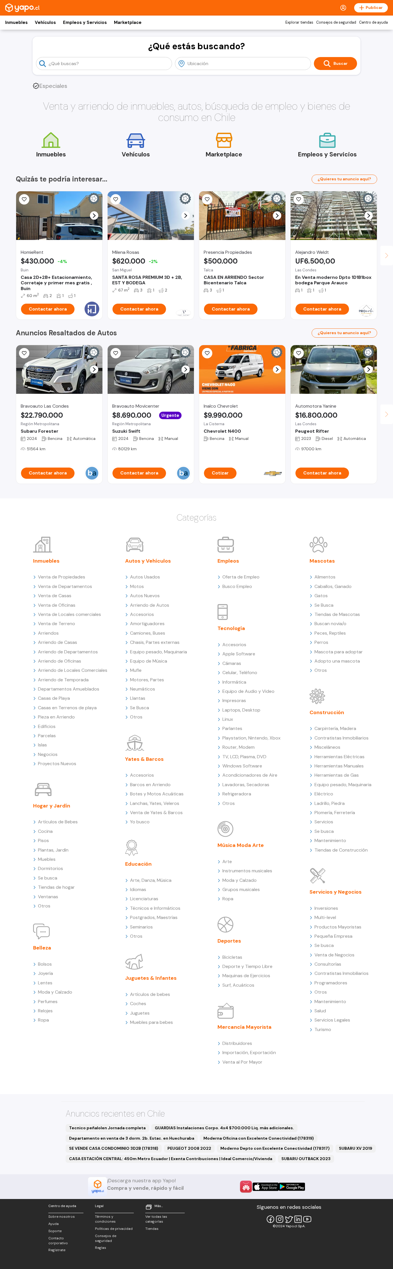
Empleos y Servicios (85, 22)
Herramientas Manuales (339, 766)
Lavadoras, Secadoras (245, 785)
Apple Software (238, 654)
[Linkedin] (298, 1219)
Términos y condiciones (105, 1219)
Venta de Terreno (56, 624)
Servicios (323, 822)
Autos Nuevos (145, 596)
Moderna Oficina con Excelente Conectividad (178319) (258, 1138)
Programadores (330, 983)
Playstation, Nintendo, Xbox (251, 738)
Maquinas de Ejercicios (246, 976)
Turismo (322, 1029)
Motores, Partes (147, 680)
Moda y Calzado (55, 992)
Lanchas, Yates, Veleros (154, 803)
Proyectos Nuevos (57, 764)
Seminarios (141, 927)
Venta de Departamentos (65, 586)
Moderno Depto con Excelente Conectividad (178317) (275, 1148)
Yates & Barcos (144, 759)
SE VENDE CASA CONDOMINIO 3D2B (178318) (113, 1148)
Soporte (55, 1231)
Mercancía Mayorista (245, 1027)
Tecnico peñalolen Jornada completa (107, 1127)
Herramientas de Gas (336, 775)
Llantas (137, 698)
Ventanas (48, 897)
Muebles (47, 859)
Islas (42, 745)
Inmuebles (16, 22)
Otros (44, 906)
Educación (138, 864)
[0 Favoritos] (24, 353)
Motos (137, 586)
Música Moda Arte (241, 845)
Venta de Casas (54, 596)
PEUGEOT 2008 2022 (189, 1148)
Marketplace (128, 22)
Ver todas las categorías (156, 1219)
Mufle (136, 670)
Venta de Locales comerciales (69, 614)
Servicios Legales (332, 1020)
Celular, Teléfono (239, 673)
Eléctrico (323, 794)
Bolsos (45, 964)
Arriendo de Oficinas (59, 661)
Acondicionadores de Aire (249, 775)
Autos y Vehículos (148, 560)
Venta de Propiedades (61, 577)
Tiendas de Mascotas (337, 614)
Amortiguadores (147, 624)
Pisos (43, 840)
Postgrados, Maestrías (154, 917)
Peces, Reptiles (330, 633)
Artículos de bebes (150, 994)
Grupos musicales (241, 889)
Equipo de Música (148, 661)
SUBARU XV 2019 (355, 1148)
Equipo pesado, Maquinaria (158, 652)
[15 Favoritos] (24, 199)
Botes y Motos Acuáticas (157, 794)
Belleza (42, 947)
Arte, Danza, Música (150, 880)
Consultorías (327, 964)
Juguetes (140, 1013)
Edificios (47, 726)
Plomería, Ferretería (334, 813)
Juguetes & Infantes (151, 978)
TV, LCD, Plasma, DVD (244, 757)
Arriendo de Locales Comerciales (72, 670)
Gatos (321, 596)
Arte (227, 861)
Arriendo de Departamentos (68, 652)
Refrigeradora (236, 794)
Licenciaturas (144, 899)
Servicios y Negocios (336, 891)
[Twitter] (288, 1219)
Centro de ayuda (373, 22)
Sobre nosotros (61, 1216)
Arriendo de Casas (57, 642)
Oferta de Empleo (241, 577)
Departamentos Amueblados (68, 689)
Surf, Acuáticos (238, 985)
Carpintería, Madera (335, 728)
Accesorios (142, 614)
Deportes (229, 940)
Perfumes (48, 1001)
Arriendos (48, 633)
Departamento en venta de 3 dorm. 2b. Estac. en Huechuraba (131, 1138)
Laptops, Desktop (241, 710)
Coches (138, 1004)
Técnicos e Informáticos (155, 908)
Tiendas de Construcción (341, 850)
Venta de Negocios (334, 955)
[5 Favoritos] (207, 199)
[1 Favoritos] (115, 199)
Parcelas (47, 736)
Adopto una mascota (337, 661)
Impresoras (234, 700)
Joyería (45, 973)
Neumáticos (142, 689)
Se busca (47, 878)
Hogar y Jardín (51, 805)
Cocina (45, 831)
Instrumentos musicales (247, 871)
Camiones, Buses (147, 633)
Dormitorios (50, 868)
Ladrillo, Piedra (329, 803)
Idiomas (138, 889)
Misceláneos (327, 747)
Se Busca (139, 708)
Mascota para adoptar (338, 652)
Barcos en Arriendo (150, 785)
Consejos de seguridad (336, 22)
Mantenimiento (330, 840)
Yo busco (140, 822)
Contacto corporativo (58, 1240)
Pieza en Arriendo (56, 717)
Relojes (45, 1011)
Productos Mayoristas (337, 927)
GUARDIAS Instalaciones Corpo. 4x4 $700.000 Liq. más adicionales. (224, 1127)
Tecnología (231, 628)
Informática (234, 682)
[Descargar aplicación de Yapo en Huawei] (246, 1186)
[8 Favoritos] (207, 353)
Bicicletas (232, 957)
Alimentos (324, 577)
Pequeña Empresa (333, 936)
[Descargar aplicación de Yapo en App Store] (266, 1187)
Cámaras (231, 663)
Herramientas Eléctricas (339, 757)
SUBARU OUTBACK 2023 (306, 1158)
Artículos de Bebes (58, 822)
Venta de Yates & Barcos (156, 813)
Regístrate (56, 1250)
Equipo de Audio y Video (248, 691)
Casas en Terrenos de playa (67, 708)
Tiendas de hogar (56, 887)
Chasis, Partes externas (155, 642)
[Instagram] (279, 1219)
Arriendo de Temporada (63, 680)
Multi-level (325, 917)
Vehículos (45, 22)
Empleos (228, 560)
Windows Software (242, 766)
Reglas (100, 1247)
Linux (227, 719)
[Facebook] (270, 1219)
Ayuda (53, 1223)
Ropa (43, 1020)
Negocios (48, 754)
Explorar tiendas (299, 22)
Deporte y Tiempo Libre (247, 966)
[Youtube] (307, 1219)
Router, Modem (238, 747)
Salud (320, 1011)
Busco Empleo (237, 586)
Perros (321, 642)
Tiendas (152, 1228)
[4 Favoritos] (115, 353)
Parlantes (232, 728)
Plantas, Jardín (53, 850)
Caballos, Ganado (333, 586)
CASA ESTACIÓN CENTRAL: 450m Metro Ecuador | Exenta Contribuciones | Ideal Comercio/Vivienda (170, 1158)
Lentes (45, 983)
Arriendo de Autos (149, 605)
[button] (94, 215)
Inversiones (326, 908)
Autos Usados (145, 577)
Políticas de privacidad (114, 1228)
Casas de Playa (54, 698)
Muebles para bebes (151, 1022)
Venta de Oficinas (56, 605)
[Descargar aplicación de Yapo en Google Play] (292, 1187)
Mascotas (322, 560)
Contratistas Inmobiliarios (341, 738)
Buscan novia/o (330, 624)
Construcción (327, 712)
